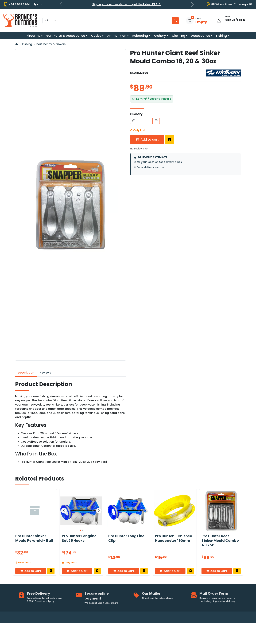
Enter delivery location (151, 167)
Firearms (33, 36)
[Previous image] (64, 510)
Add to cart (149, 139)
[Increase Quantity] (156, 121)
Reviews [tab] (45, 373)
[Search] (175, 20)
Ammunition (116, 36)
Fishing (221, 36)
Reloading (140, 36)
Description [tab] (26, 373)
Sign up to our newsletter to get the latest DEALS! (126, 4)
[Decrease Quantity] (133, 121)
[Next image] (99, 510)
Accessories (200, 36)
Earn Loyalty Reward (153, 99)
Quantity (136, 114)
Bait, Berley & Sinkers (51, 44)
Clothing (178, 36)
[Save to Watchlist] (169, 139)
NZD (39, 4)
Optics (96, 36)
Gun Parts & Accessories (65, 36)
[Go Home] (16, 44)
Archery (160, 36)
